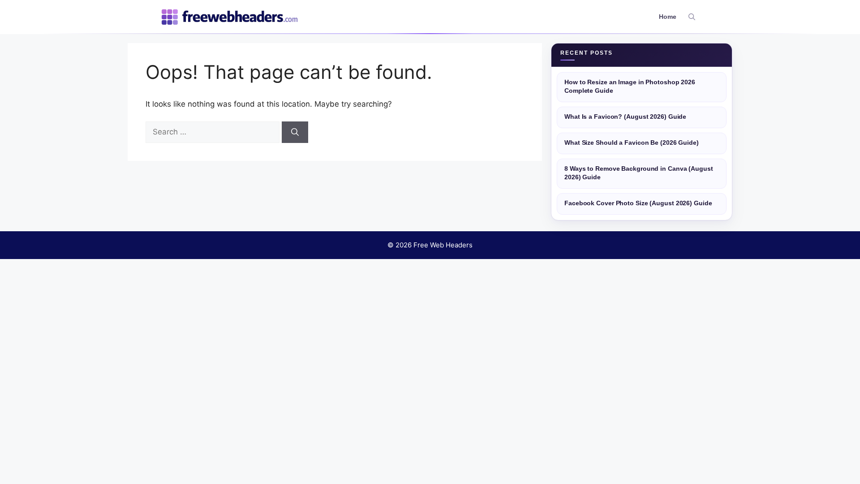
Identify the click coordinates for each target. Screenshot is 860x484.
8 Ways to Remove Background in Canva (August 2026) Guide (638, 173)
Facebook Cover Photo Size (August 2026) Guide (638, 203)
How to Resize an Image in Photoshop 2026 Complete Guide (629, 86)
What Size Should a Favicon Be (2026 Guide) (631, 142)
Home (667, 16)
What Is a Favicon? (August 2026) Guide (625, 116)
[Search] (295, 132)
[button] (692, 17)
